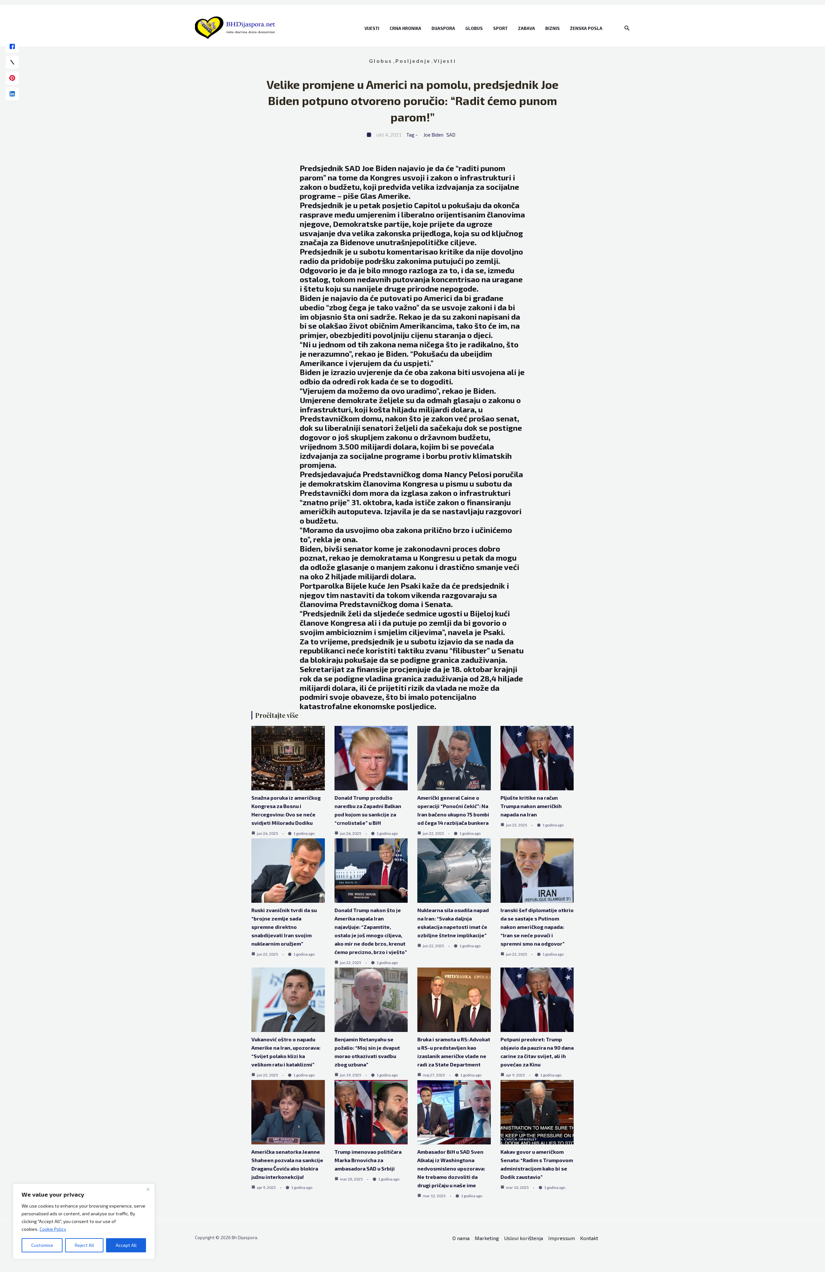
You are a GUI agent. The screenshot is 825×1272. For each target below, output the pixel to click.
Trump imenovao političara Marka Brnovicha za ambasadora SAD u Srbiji (368, 1160)
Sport (500, 28)
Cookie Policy (53, 1229)
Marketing (487, 1238)
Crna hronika (405, 28)
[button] (627, 28)
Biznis (552, 28)
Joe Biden (433, 135)
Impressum (561, 1238)
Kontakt (589, 1238)
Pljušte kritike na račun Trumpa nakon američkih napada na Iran (531, 806)
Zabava (526, 28)
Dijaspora (443, 28)
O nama (461, 1238)
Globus (474, 28)
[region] (84, 1221)
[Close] (148, 1189)
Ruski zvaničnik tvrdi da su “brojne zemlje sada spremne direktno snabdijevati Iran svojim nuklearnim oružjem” (284, 927)
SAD (450, 135)
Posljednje (413, 61)
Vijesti (371, 28)
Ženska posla (586, 28)
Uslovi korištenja (523, 1238)
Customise (42, 1245)
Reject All (84, 1245)
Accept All (126, 1245)
